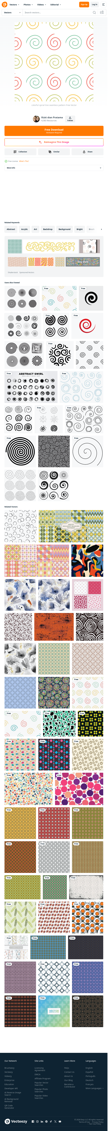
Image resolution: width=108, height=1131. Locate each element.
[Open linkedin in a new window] (42, 1121)
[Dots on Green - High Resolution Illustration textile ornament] (59, 724)
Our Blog (67, 1080)
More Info (11, 168)
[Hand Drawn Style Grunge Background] (86, 887)
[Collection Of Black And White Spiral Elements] (22, 326)
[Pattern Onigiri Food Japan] (87, 917)
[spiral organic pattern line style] (60, 355)
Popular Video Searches (40, 1099)
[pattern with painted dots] (20, 526)
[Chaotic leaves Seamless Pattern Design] (20, 917)
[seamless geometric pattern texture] (87, 1011)
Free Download (54, 131)
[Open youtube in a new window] (60, 1121)
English (87, 1068)
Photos (27, 4)
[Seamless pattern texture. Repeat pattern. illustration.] (87, 857)
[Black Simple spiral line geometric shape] (87, 451)
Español (87, 1072)
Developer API (11, 1088)
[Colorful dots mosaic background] (28, 789)
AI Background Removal (11, 1100)
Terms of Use (82, 1122)
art (35, 229)
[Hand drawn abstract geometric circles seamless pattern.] (89, 627)
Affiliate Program (38, 1079)
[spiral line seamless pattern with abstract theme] (89, 355)
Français (87, 1084)
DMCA (37, 1074)
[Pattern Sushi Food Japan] (54, 917)
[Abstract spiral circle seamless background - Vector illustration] (54, 451)
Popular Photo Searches (40, 1092)
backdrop (47, 229)
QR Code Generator (9, 1106)
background (64, 229)
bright (80, 229)
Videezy (8, 1076)
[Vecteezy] (4, 4)
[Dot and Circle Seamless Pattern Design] (54, 754)
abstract (11, 229)
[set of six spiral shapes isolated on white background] (49, 419)
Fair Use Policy (93, 1123)
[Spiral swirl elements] (53, 485)
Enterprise (9, 1080)
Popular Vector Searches (41, 1086)
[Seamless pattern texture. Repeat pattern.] (54, 659)
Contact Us (68, 1072)
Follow (70, 120)
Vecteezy (8, 1072)
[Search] (94, 12)
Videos (40, 4)
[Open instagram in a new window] (37, 1121)
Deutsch (87, 1080)
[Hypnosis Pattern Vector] (22, 298)
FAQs (65, 1068)
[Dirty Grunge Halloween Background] (54, 627)
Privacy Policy (95, 1122)
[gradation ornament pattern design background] (54, 1011)
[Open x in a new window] (55, 1121)
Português (88, 1076)
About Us (67, 1076)
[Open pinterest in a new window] (46, 1121)
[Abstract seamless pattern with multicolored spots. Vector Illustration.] (87, 561)
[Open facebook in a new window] (33, 1121)
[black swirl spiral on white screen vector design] (20, 451)
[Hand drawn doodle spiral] (81, 387)
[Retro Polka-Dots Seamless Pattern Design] (20, 754)
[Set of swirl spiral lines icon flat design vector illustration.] (56, 326)
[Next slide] (96, 229)
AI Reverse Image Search (11, 1093)
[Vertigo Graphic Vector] (24, 355)
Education (9, 1084)
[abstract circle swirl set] (31, 387)
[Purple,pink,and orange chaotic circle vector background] (79, 789)
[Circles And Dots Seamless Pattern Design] (90, 724)
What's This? (24, 161)
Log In (94, 4)
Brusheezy (9, 1068)
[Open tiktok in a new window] (51, 1121)
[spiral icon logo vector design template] (91, 298)
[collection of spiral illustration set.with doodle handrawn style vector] (18, 419)
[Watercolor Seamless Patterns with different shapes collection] (16, 947)
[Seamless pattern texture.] (85, 947)
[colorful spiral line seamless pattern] (87, 693)
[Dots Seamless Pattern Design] (87, 754)
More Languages (91, 1088)
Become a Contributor (68, 1085)
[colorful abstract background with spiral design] (59, 298)
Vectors (13, 4)
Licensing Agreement (39, 1069)
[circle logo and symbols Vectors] (87, 326)
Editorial (54, 4)
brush (91, 229)
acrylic (24, 229)
